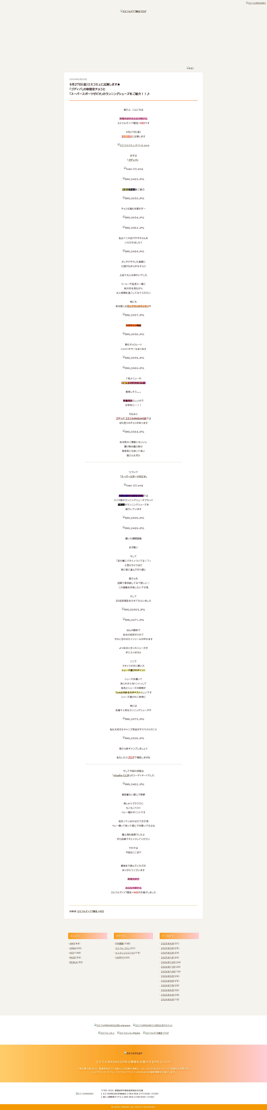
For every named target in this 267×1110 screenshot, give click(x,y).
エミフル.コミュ (122, 948)
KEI (72, 953)
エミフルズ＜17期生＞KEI (90, 911)
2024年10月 (168, 972)
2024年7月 (167, 986)
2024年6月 (167, 990)
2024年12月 (168, 962)
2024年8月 (167, 981)
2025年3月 (167, 948)
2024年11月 (168, 967)
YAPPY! (119, 958)
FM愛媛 (119, 944)
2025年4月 (167, 944)
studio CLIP (121, 775)
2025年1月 (167, 958)
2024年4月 (167, 1000)
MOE (72, 958)
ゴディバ (132, 160)
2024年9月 (167, 976)
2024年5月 (167, 995)
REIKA (73, 962)
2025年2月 (167, 953)
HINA (73, 948)
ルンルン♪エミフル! (125, 953)
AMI (72, 944)
